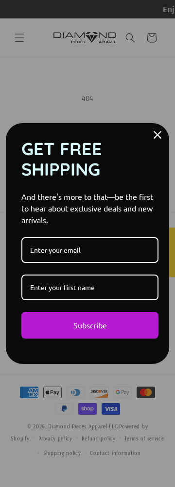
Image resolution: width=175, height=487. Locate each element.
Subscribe (90, 325)
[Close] (157, 134)
